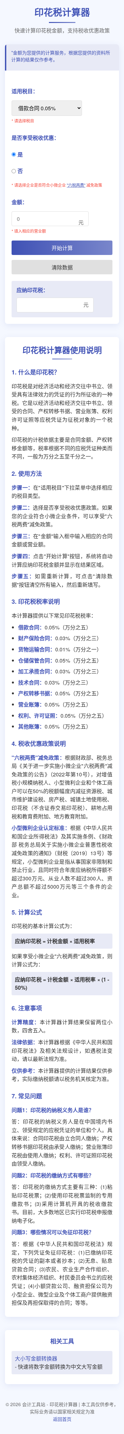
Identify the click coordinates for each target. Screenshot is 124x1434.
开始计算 (62, 248)
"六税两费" (76, 185)
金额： (19, 202)
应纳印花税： (32, 290)
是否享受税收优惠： (35, 137)
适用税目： (25, 91)
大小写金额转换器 (36, 1358)
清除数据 (62, 267)
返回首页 (62, 1419)
